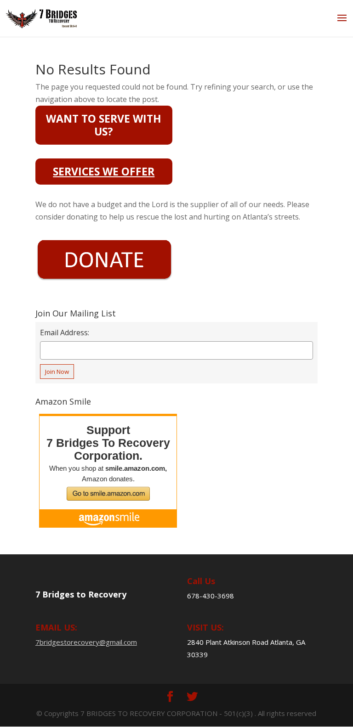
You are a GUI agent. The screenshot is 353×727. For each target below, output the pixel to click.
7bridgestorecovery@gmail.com (86, 642)
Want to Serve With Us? (103, 124)
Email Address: (64, 332)
